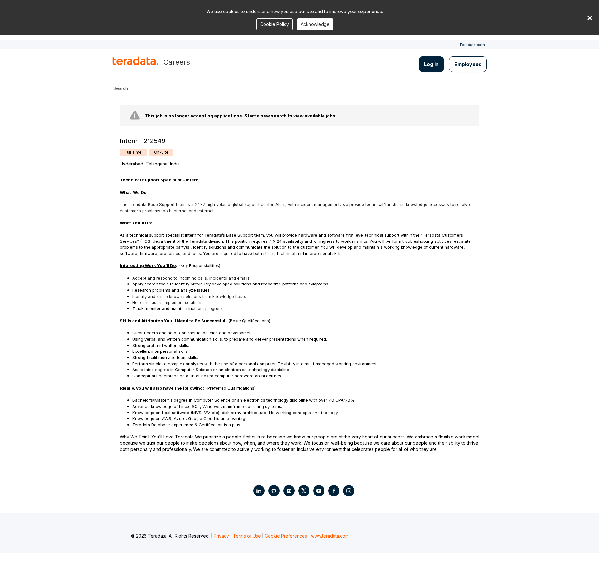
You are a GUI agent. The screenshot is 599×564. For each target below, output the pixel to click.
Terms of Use (247, 535)
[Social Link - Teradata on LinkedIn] (259, 490)
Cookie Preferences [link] (286, 535)
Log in (431, 64)
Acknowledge (315, 24)
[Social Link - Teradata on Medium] (289, 490)
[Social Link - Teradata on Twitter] (303, 490)
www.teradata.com (330, 535)
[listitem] (133, 152)
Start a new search (265, 115)
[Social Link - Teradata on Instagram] (348, 490)
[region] (299, 281)
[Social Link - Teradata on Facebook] (333, 490)
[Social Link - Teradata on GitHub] (274, 490)
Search (120, 88)
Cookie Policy (274, 24)
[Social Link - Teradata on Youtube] (318, 490)
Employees (467, 64)
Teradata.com (472, 44)
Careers (176, 62)
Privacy (221, 535)
